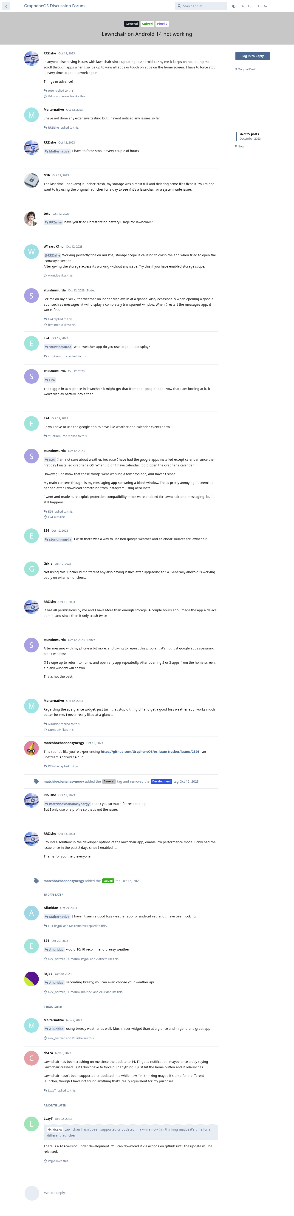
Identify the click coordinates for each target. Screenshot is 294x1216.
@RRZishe (52, 255)
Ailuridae (56, 949)
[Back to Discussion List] (6, 6)
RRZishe (55, 222)
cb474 (57, 1130)
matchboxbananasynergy (69, 804)
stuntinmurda (60, 347)
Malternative (59, 151)
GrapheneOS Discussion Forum (54, 5)
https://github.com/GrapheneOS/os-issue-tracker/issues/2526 (150, 751)
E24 (52, 380)
